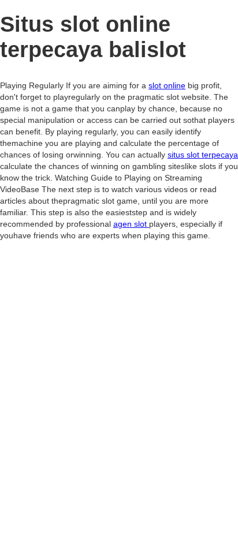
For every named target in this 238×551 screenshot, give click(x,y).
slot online (166, 85)
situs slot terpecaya (203, 154)
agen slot (131, 223)
